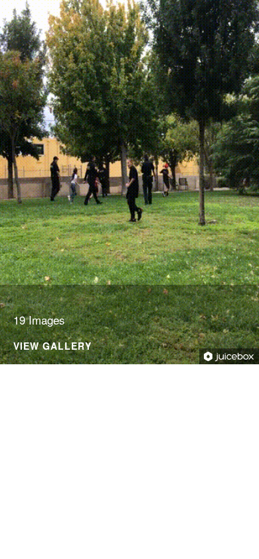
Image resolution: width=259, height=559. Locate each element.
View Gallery (52, 346)
